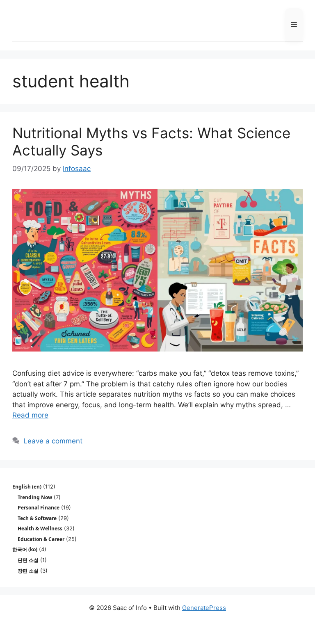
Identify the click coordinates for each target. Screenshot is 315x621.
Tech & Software (37, 518)
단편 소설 (28, 560)
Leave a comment (52, 441)
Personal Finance (38, 507)
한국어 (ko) (24, 549)
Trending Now (35, 497)
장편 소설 (28, 570)
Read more (30, 415)
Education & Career (41, 539)
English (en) (26, 486)
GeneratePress (204, 608)
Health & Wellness (40, 528)
